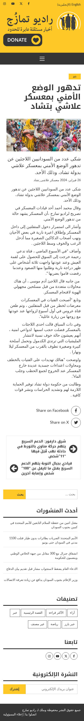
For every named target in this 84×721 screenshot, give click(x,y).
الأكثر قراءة (56, 612)
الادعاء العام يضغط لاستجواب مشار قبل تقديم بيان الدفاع (42, 568)
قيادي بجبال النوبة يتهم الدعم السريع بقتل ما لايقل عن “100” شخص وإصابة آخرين (47, 468)
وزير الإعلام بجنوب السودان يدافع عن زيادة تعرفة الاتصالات (41, 580)
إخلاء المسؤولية (13, 714)
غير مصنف (37, 624)
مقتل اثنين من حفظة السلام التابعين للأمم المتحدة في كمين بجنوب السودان (44, 525)
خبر (74, 76)
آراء (72, 612)
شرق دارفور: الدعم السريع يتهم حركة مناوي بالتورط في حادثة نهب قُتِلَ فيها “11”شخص (41, 449)
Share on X (59, 423)
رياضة (54, 624)
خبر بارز (70, 624)
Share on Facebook (52, 411)
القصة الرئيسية (33, 612)
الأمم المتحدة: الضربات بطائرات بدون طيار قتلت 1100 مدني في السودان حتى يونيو (43, 540)
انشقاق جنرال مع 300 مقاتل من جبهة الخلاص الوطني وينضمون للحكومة (44, 555)
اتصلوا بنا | (29, 714)
